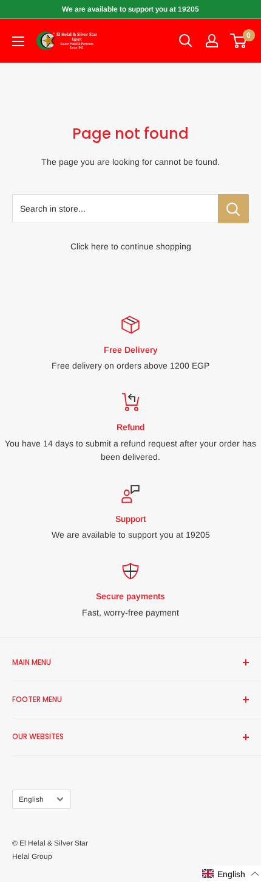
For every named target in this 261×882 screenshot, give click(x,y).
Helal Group (32, 856)
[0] (238, 40)
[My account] (212, 40)
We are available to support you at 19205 (130, 9)
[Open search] (185, 40)
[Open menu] (18, 41)
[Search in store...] (233, 208)
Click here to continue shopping (130, 246)
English (31, 799)
